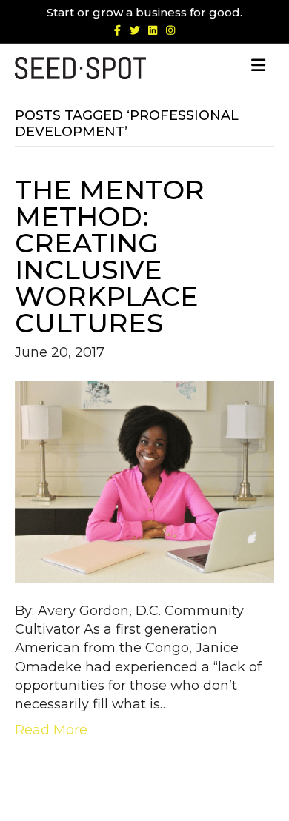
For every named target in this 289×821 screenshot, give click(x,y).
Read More (51, 730)
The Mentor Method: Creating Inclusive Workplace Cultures (110, 256)
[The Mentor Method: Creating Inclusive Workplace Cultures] (144, 481)
